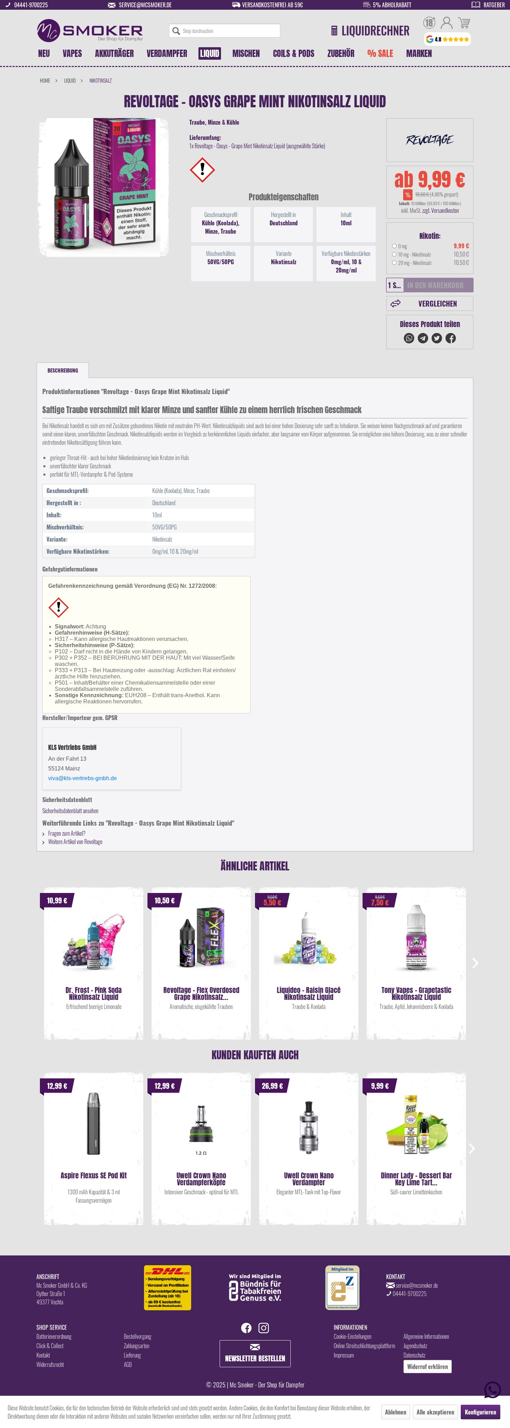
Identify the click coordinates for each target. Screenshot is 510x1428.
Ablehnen (395, 1412)
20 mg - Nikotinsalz (415, 262)
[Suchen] (176, 30)
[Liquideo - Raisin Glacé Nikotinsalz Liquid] (309, 945)
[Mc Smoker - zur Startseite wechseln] (90, 30)
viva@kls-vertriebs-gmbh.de (82, 778)
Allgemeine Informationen (426, 1336)
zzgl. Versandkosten (440, 210)
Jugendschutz (415, 1346)
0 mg (402, 246)
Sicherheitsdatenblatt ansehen (70, 811)
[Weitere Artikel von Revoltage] (429, 140)
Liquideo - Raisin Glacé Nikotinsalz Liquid (309, 994)
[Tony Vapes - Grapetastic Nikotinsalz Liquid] (416, 945)
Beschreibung (63, 370)
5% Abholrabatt (392, 5)
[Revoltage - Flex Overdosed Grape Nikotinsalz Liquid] (201, 945)
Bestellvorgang (137, 1336)
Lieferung (132, 1355)
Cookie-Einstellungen (352, 1336)
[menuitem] (224, 30)
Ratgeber (494, 5)
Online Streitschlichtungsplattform (364, 1346)
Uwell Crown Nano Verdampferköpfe (201, 1179)
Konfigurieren (480, 1412)
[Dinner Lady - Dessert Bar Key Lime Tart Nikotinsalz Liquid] (416, 1130)
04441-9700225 (31, 5)
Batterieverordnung (53, 1336)
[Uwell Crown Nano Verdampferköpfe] (201, 1130)
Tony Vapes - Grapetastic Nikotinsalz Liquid (416, 994)
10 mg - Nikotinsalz (414, 254)
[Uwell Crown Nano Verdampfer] (309, 1130)
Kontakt (43, 1355)
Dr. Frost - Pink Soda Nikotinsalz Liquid (94, 994)
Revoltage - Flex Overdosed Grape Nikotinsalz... (201, 994)
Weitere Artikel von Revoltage (74, 841)
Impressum (344, 1355)
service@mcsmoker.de (145, 5)
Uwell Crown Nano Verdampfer (309, 1179)
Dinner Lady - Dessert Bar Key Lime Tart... (416, 1179)
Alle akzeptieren (435, 1412)
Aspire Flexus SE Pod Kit (94, 1176)
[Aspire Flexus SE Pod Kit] (93, 1130)
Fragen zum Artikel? (66, 833)
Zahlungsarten (136, 1346)
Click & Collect (49, 1346)
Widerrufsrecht (50, 1364)
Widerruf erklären (427, 1366)
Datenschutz (414, 1355)
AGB (128, 1364)
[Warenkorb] (464, 24)
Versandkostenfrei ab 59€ (272, 5)
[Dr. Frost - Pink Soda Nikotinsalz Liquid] (93, 945)
